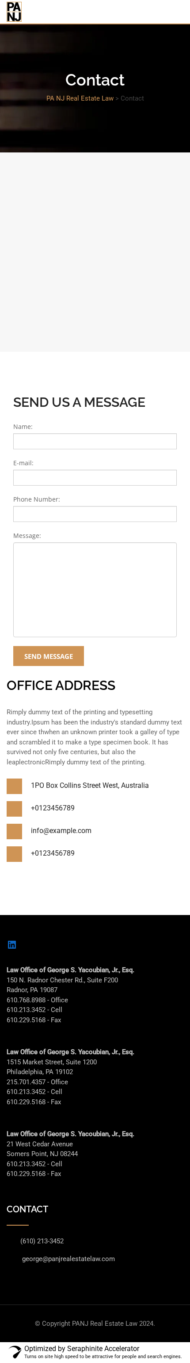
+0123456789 (53, 808)
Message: (27, 535)
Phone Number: (36, 499)
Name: (23, 426)
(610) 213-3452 (42, 1241)
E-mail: (23, 463)
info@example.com (61, 830)
